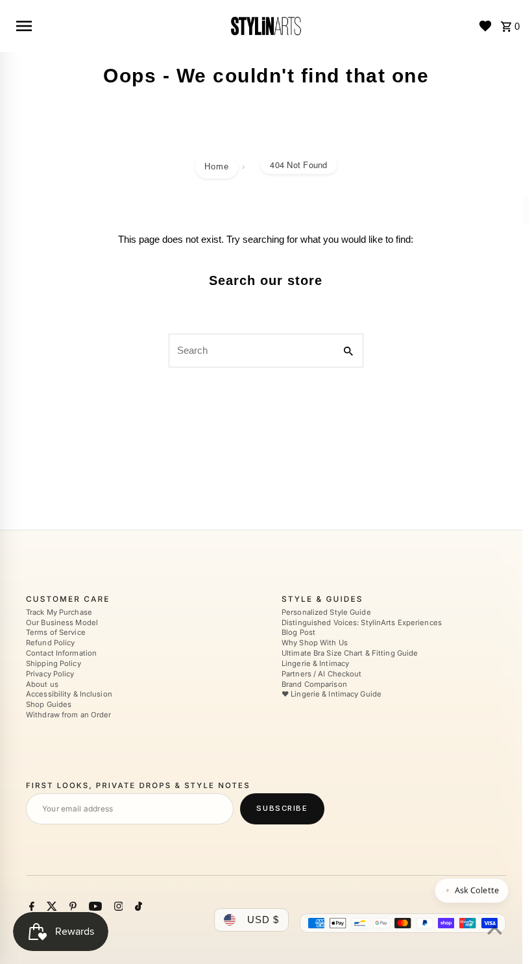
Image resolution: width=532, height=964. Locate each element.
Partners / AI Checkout (321, 673)
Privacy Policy (50, 673)
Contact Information (61, 653)
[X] (50, 908)
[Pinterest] (71, 908)
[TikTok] (137, 908)
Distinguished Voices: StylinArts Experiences (362, 622)
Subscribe (282, 808)
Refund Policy (50, 642)
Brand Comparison (314, 684)
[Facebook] (30, 908)
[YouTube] (94, 908)
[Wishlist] (485, 26)
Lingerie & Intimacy (315, 663)
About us (42, 684)
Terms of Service (56, 632)
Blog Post (298, 632)
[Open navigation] (117, 26)
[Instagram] (117, 908)
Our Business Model (62, 622)
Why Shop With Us (315, 642)
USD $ (263, 919)
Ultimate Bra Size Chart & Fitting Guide (350, 653)
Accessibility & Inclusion (69, 694)
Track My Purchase (59, 612)
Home (216, 166)
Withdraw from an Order (68, 714)
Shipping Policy (53, 663)
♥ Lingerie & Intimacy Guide (331, 694)
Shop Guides (48, 704)
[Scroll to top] (494, 930)
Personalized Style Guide (326, 612)
